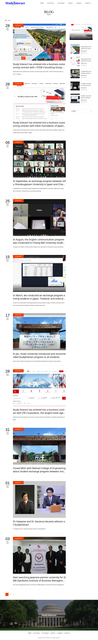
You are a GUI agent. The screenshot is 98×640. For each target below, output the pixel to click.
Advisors (70, 3)
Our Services (50, 3)
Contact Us (88, 3)
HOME (42, 3)
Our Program (61, 3)
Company (78, 3)
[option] (81, 32)
